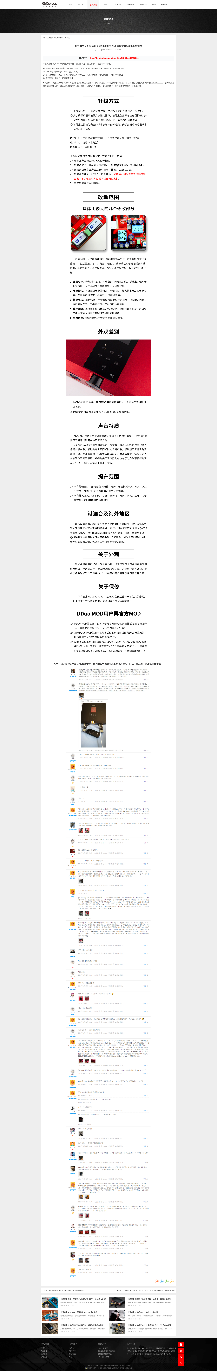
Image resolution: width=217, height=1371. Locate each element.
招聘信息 (44, 1357)
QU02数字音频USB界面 (106, 1351)
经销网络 (143, 4)
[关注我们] (181, 1351)
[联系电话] (181, 1357)
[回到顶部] (181, 1363)
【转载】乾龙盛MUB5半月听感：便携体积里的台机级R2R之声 (85, 1325)
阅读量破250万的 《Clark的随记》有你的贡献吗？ (66, 1290)
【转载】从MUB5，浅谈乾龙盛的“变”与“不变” (79, 1312)
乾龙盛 (106, 1365)
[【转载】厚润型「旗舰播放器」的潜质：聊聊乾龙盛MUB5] (117, 1302)
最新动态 (61, 38)
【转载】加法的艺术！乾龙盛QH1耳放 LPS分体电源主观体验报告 (153, 1325)
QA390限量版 (103, 1348)
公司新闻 (93, 5)
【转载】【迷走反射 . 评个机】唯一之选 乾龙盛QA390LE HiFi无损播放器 (149, 1290)
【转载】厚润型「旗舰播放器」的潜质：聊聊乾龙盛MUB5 (150, 1299)
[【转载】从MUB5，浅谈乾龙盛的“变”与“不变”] (50, 1315)
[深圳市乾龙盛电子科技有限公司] (49, 4)
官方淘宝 (72, 1348)
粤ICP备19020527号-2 (125, 1368)
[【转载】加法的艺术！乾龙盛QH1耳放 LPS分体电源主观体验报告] (117, 1328)
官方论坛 (72, 1351)
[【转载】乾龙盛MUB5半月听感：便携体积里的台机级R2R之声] (50, 1328)
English (164, 4)
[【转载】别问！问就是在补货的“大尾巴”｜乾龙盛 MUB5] (50, 1302)
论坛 (154, 4)
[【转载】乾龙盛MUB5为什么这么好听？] (117, 1315)
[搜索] (175, 4)
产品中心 (106, 4)
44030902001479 (103, 1368)
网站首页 (53, 38)
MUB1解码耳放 (103, 1357)
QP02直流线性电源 (105, 1354)
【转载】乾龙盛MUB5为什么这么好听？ (143, 1312)
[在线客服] (181, 1344)
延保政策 (44, 1354)
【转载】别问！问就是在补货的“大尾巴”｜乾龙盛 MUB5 (83, 1299)
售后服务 (44, 1351)
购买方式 (72, 1354)
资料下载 (130, 4)
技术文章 (118, 4)
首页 (70, 4)
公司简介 (81, 4)
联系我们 (44, 1348)
